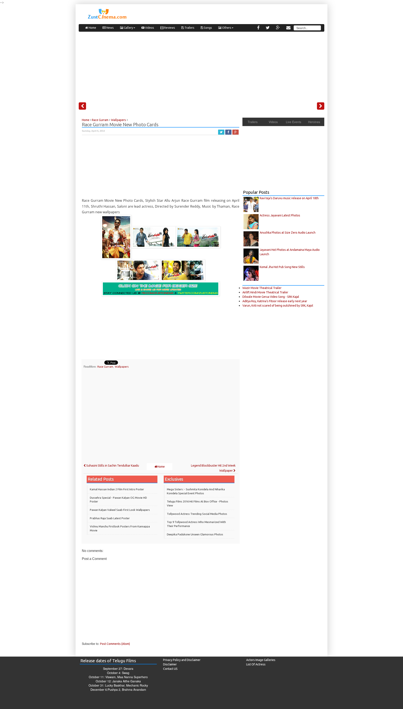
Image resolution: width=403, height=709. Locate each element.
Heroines (314, 122)
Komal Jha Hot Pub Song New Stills (282, 267)
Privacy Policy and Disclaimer (181, 660)
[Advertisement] (201, 65)
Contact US (170, 668)
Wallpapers (122, 366)
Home (92, 27)
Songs (207, 27)
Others (226, 27)
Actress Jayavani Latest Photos (280, 215)
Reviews (169, 27)
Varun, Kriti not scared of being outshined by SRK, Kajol (277, 305)
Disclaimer (170, 664)
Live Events (293, 122)
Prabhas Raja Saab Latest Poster (110, 518)
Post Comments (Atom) (115, 643)
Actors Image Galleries (260, 660)
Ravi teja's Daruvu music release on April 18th (289, 198)
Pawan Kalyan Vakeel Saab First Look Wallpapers (120, 509)
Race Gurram (105, 366)
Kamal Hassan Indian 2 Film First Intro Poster (117, 489)
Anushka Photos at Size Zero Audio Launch (287, 232)
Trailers (189, 27)
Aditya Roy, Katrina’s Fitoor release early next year (274, 301)
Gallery (128, 27)
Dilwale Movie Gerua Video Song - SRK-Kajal (270, 296)
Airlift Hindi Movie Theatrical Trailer (265, 292)
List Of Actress (256, 664)
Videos (149, 27)
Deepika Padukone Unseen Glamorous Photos (195, 534)
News (110, 27)
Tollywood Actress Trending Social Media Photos (197, 513)
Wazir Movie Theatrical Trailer (261, 288)
